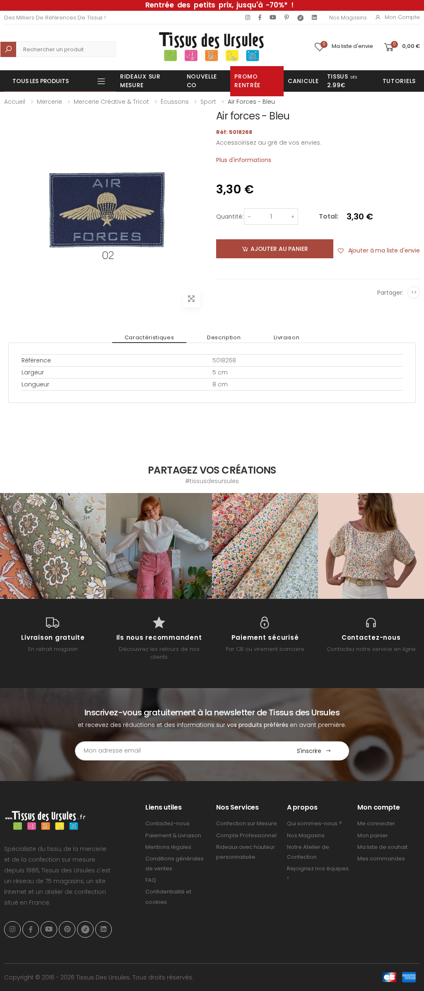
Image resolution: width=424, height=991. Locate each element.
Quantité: (229, 216)
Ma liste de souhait (382, 847)
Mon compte (402, 17)
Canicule (303, 81)
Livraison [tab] (286, 337)
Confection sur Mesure (246, 823)
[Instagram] (247, 17)
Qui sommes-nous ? (314, 823)
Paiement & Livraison (173, 835)
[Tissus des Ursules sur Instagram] (53, 546)
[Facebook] (259, 17)
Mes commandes (381, 858)
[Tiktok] (300, 17)
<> (414, 292)
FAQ (150, 880)
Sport (208, 102)
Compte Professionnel (246, 835)
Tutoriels (399, 81)
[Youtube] (273, 17)
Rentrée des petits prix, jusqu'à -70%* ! (219, 5)
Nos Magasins (347, 17)
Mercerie (49, 102)
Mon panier (372, 835)
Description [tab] (224, 337)
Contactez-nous (167, 823)
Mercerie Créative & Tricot (111, 102)
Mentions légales (168, 847)
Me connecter (376, 823)
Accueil (14, 102)
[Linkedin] (314, 17)
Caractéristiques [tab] (149, 337)
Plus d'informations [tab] (243, 160)
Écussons (175, 102)
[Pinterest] (286, 17)
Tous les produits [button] (40, 81)
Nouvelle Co (202, 80)
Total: (328, 216)
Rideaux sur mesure (140, 80)
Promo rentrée (247, 80)
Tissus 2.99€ (342, 80)
